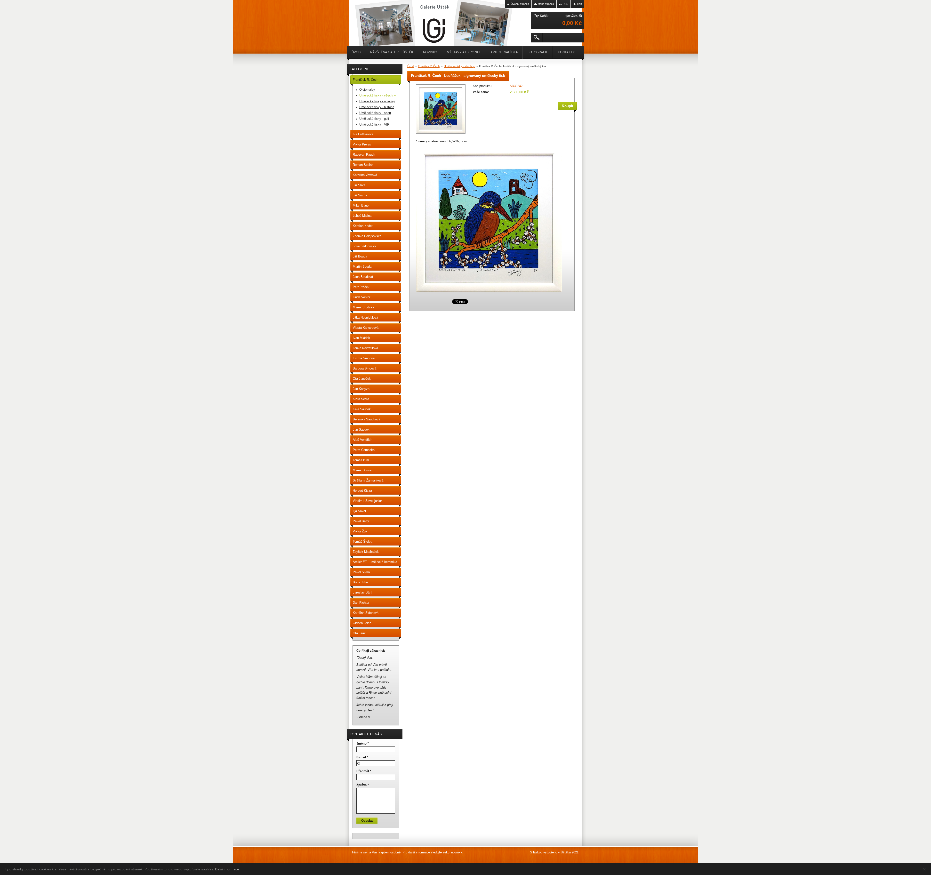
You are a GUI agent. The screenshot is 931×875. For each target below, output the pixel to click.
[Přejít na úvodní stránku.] (361, 14)
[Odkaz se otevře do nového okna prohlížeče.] (441, 134)
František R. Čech (429, 66)
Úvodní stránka (520, 3)
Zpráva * (362, 785)
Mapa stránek (546, 3)
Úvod (410, 66)
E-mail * (362, 757)
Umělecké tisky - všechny (459, 66)
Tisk (579, 3)
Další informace (227, 869)
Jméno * (362, 743)
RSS (565, 3)
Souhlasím (925, 869)
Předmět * (363, 771)
